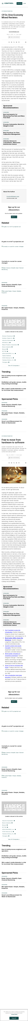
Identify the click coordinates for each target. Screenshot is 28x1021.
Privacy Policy (14, 1014)
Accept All (14, 1018)
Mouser (4, 349)
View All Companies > (14, 365)
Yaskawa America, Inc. (8, 360)
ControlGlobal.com (14, 31)
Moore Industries (6, 347)
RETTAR (4, 351)
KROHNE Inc (5, 342)
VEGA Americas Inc (7, 358)
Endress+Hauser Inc (7, 338)
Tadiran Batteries (6, 355)
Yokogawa (5, 362)
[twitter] (14, 42)
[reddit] (16, 42)
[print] (25, 42)
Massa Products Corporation (9, 344)
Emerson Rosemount (7, 336)
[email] (19, 42)
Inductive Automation (7, 340)
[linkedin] (11, 42)
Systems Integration (7, 11)
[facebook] (9, 42)
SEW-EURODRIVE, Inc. (8, 353)
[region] (14, 1015)
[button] (3, 3)
